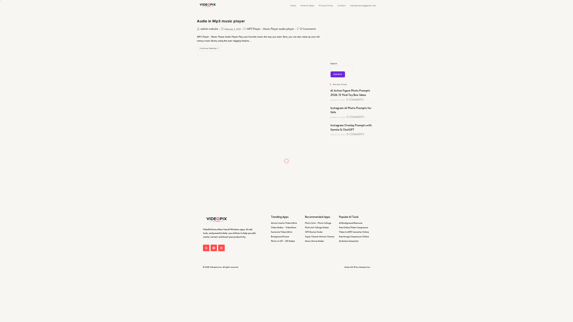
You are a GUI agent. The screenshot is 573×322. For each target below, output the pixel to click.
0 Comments (308, 29)
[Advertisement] (353, 37)
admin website (209, 29)
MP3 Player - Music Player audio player (270, 29)
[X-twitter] (206, 248)
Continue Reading (210, 47)
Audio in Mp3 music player (221, 21)
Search (333, 63)
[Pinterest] (214, 248)
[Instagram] (221, 248)
